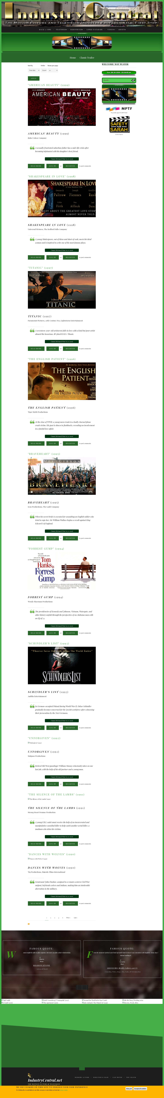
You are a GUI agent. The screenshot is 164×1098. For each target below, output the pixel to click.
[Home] (30, 1075)
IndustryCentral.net (45, 1080)
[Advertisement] (82, 42)
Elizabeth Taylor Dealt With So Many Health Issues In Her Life (75, 1065)
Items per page (53, 65)
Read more (38, 166)
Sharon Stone (41, 965)
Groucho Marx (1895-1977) (122, 968)
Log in (52, 166)
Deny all (129, 1088)
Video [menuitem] (109, 30)
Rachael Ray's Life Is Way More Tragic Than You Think (61, 1045)
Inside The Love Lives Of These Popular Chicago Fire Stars (89, 1045)
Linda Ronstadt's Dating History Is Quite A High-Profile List (46, 1045)
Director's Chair (100, 1077)
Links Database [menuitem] (95, 29)
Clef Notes (117, 1077)
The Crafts (131, 1077)
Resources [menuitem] (75, 30)
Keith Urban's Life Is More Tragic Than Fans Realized (103, 1065)
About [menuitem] (120, 30)
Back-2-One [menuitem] (45, 29)
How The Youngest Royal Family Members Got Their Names (117, 1065)
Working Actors (82, 1077)
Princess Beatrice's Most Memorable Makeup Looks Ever (46, 1065)
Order (43, 65)
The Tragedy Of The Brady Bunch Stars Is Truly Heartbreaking (60, 1065)
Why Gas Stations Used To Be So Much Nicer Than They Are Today (103, 1045)
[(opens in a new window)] (119, 109)
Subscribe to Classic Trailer (28, 924)
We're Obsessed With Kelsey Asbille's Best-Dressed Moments (118, 1045)
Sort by (30, 65)
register (70, 166)
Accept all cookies (140, 1088)
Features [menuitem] (60, 30)
